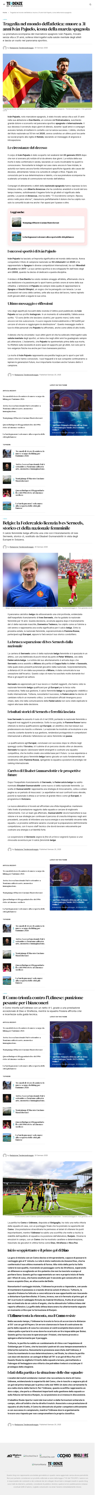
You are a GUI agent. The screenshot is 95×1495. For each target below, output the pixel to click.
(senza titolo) (57, 405)
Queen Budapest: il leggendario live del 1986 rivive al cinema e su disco (30, 493)
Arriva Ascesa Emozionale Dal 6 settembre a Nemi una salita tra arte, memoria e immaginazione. (22, 408)
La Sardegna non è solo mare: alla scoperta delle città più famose (29, 506)
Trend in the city (58, 422)
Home (5, 12)
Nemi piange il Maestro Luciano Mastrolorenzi (22, 418)
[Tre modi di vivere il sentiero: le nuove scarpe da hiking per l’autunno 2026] (7, 453)
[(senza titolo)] (71, 400)
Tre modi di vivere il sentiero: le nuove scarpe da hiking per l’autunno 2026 (30, 453)
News (5, 19)
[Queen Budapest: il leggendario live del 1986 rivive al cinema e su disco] (7, 493)
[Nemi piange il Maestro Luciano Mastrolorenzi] (7, 480)
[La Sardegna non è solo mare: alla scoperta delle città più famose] (7, 506)
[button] (4, 4)
